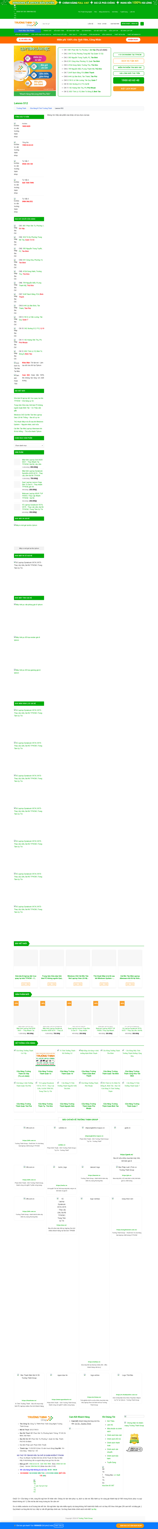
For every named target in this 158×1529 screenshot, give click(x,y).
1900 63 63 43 (34, 1464)
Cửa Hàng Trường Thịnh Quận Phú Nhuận (89, 1106)
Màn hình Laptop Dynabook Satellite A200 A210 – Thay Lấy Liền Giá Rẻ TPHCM (52, 1030)
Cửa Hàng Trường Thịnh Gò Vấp (24, 1072)
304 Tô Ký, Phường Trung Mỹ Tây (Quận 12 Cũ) (85, 54)
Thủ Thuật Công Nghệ (85, 12)
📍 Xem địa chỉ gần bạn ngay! (130, 1526)
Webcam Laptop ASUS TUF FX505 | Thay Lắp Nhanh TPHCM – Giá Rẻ (105, 1030)
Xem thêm (25, 984)
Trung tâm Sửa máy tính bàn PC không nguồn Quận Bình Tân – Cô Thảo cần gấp (28, 408)
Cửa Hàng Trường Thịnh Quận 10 (67, 1072)
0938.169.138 (21, 11)
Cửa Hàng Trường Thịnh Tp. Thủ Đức (45, 1105)
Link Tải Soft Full (41, 1486)
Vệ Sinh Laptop (126, 30)
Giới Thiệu (110, 1421)
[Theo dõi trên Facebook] (136, 11)
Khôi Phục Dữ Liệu (60, 34)
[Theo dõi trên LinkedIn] (143, 11)
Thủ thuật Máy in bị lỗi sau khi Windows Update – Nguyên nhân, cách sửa (28, 423)
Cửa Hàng (83, 34)
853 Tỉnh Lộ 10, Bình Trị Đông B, (85, 92)
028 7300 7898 (45, 1464)
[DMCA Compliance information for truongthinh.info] (134, 1449)
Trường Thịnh (21, 108)
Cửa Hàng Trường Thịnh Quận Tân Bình (110, 1072)
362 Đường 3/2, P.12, (79, 84)
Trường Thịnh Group (85, 1518)
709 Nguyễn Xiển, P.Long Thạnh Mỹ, (85, 69)
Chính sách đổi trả (114, 1439)
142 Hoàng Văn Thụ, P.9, (82, 88)
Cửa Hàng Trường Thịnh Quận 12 (45, 1072)
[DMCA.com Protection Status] (134, 1439)
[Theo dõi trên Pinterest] (141, 11)
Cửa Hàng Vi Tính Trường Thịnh (41, 108)
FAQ (95, 12)
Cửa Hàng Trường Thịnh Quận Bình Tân (110, 1105)
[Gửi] (66, 24)
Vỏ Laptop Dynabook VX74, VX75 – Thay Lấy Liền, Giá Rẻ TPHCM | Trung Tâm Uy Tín (132, 1030)
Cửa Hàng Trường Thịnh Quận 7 (132, 1105)
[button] (130, 24)
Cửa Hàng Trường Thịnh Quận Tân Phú (24, 1105)
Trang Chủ (47, 30)
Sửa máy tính (59, 30)
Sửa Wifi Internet (22, 34)
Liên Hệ (132, 12)
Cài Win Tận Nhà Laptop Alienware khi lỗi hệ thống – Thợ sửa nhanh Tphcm (28, 430)
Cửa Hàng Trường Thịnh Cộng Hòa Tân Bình (132, 1073)
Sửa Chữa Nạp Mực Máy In (41, 34)
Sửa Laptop (113, 30)
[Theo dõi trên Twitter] (139, 11)
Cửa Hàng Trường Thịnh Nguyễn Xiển (67, 1105)
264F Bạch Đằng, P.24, (81, 73)
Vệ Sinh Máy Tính (73, 30)
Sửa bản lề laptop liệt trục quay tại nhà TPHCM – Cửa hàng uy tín (28, 399)
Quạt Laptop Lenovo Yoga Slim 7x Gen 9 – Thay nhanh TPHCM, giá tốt (79, 1030)
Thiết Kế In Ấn (119, 34)
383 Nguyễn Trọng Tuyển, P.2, (83, 58)
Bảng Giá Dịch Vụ (104, 12)
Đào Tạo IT (73, 34)
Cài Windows (86, 30)
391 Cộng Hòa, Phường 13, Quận (84, 61)
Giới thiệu (115, 12)
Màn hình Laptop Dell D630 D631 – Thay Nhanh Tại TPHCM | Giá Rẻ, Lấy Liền (26, 1030)
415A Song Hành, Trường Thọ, (83, 65)
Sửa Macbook (94, 34)
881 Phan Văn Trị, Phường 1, (81, 50)
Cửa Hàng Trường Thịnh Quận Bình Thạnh (89, 1073)
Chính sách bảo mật (114, 1435)
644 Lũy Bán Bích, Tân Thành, (82, 76)
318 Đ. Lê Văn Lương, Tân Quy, (82, 80)
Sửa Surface (107, 34)
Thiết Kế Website (133, 34)
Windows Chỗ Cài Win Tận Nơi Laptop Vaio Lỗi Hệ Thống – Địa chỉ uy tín (28, 416)
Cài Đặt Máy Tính (100, 30)
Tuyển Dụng (124, 12)
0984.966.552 (31, 11)
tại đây (93, 1509)
